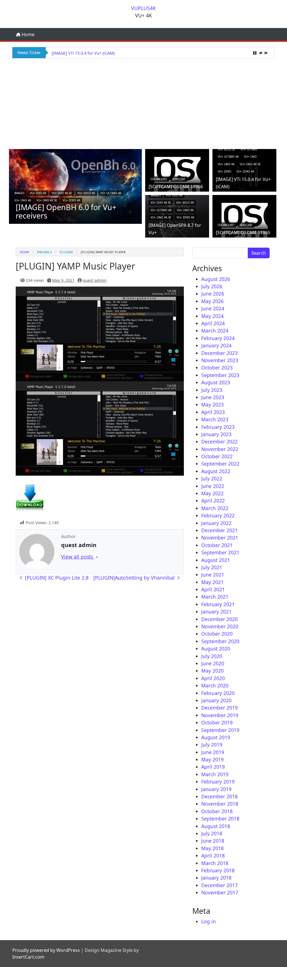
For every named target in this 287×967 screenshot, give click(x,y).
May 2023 (212, 404)
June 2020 (212, 663)
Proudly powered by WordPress (46, 950)
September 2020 (220, 641)
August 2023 (215, 382)
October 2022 (217, 456)
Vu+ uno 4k (22, 200)
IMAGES (19, 193)
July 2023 (211, 390)
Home (27, 34)
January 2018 (216, 877)
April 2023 (213, 412)
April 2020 (213, 678)
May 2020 (212, 670)
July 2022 (211, 478)
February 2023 (218, 427)
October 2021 (217, 545)
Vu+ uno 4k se (46, 200)
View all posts (77, 556)
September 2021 (220, 552)
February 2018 (218, 870)
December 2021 (219, 530)
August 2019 (215, 737)
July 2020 (211, 656)
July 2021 (211, 567)
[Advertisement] (143, 103)
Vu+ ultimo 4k (110, 193)
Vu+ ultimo (248, 149)
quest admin (95, 280)
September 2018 (220, 818)
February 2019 (218, 781)
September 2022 (220, 463)
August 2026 (215, 279)
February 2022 (218, 515)
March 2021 (214, 596)
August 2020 (215, 648)
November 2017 (219, 892)
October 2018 (217, 811)
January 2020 (216, 700)
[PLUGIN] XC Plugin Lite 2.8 (56, 577)
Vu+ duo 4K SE (62, 193)
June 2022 (212, 486)
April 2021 (213, 589)
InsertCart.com (28, 957)
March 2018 (214, 863)
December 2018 (219, 796)
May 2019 (212, 759)
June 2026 (212, 293)
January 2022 (216, 523)
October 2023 (217, 367)
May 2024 (212, 316)
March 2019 (214, 774)
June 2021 (212, 574)
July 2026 (211, 286)
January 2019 (216, 789)
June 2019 (212, 752)
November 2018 (219, 803)
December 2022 (219, 441)
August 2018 (215, 826)
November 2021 (219, 537)
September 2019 (220, 730)
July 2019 (211, 744)
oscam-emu (159, 179)
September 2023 (220, 375)
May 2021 (212, 582)
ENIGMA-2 (44, 252)
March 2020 (214, 685)
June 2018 (212, 840)
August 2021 (215, 560)
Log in (208, 921)
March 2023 (214, 419)
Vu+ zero (224, 171)
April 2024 (213, 323)
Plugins (66, 252)
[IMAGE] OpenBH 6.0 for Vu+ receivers (66, 211)
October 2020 (217, 633)
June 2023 (212, 397)
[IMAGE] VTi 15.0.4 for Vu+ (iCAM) (83, 53)
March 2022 (214, 508)
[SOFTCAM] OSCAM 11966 (176, 186)
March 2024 (214, 330)
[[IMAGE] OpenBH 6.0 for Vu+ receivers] (75, 186)
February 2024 (218, 338)
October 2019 (217, 722)
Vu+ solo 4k (86, 193)
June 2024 (212, 308)
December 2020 (219, 619)
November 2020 (219, 626)
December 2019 (219, 707)
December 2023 (219, 353)
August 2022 (215, 471)
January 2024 (216, 345)
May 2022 (212, 493)
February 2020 (218, 693)
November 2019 (219, 715)
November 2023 (219, 360)
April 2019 (213, 766)
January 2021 (216, 611)
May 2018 (212, 848)
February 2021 (218, 604)
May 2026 (212, 301)
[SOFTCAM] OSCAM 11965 (243, 232)
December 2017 (219, 885)
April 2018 (213, 855)
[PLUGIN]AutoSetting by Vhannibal (134, 577)
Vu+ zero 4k (71, 200)
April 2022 (213, 500)
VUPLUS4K (143, 8)
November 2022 (219, 449)
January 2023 (216, 434)
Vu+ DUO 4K (38, 193)
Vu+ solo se (226, 149)
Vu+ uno (250, 157)
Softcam (178, 179)
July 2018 (211, 833)
